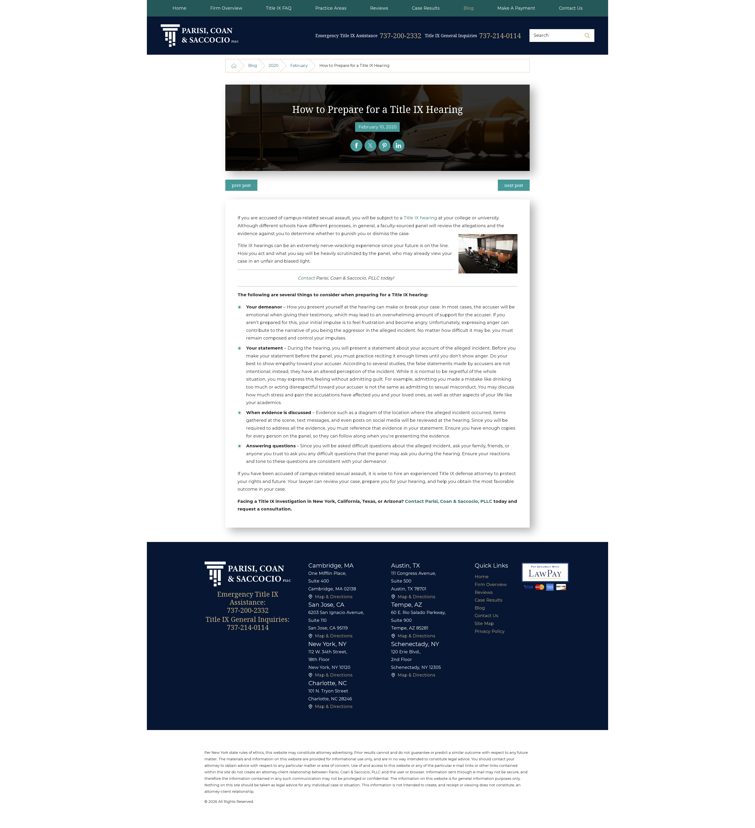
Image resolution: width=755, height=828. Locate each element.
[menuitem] (179, 8)
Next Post (513, 185)
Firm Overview (491, 584)
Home (482, 576)
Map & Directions (334, 596)
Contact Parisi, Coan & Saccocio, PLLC (448, 501)
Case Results (488, 600)
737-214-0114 (500, 35)
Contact (306, 278)
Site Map (484, 623)
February (299, 65)
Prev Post (241, 185)
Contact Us (486, 615)
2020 (273, 65)
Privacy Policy (490, 631)
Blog (252, 65)
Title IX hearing (420, 218)
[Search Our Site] (587, 35)
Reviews (484, 592)
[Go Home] (234, 66)
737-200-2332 (400, 35)
